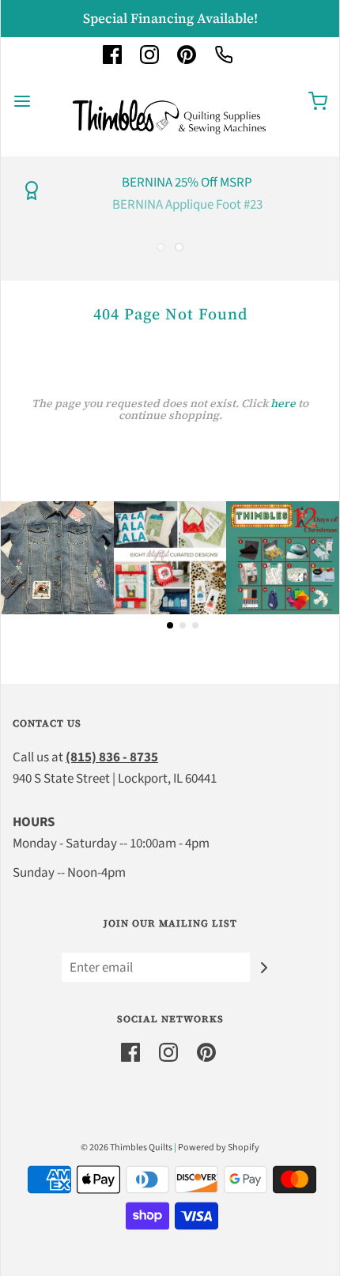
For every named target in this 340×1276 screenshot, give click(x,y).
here (283, 403)
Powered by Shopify (218, 1147)
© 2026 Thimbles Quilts (126, 1147)
